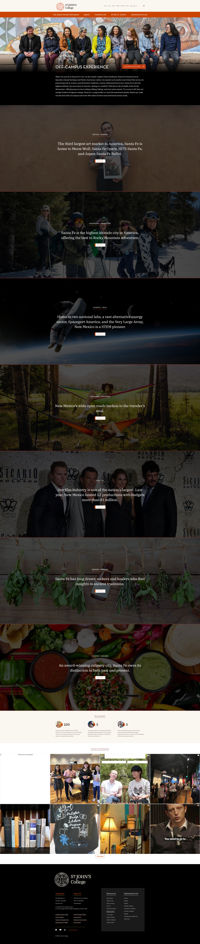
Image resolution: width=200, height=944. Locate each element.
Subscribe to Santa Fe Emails (80, 920)
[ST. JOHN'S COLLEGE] (66, 8)
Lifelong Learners (129, 911)
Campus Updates (111, 917)
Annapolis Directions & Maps (61, 914)
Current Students (128, 906)
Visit (109, 5)
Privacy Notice (111, 903)
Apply (113, 5)
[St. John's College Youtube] (61, 930)
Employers (127, 919)
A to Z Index (110, 914)
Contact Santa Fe (77, 917)
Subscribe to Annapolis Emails (62, 920)
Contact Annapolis (59, 917)
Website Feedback (111, 920)
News (117, 5)
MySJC (127, 5)
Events (123, 5)
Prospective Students (129, 908)
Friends (126, 913)
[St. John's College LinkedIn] (65, 930)
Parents (126, 903)
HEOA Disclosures (111, 908)
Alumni (126, 898)
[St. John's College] (100, 879)
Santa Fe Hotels (77, 922)
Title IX (109, 906)
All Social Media (72, 930)
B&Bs (66, 922)
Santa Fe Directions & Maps (80, 914)
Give (105, 5)
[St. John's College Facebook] (56, 930)
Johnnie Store (110, 922)
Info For (134, 6)
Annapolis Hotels (59, 922)
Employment (110, 898)
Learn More (100, 245)
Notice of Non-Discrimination (111, 912)
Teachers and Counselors (131, 916)
